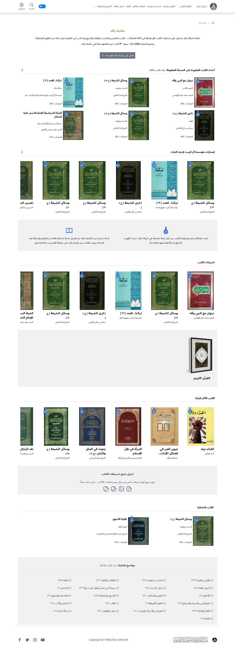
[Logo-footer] (190, 640)
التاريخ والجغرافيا (104, 6)
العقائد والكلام (139, 6)
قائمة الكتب (185, 6)
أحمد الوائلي (209, 454)
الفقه (128, 6)
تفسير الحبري (24, 203)
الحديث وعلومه (154, 6)
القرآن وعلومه (169, 6)
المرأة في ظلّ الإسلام (133, 451)
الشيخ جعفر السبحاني (97, 458)
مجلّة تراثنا (58, 88)
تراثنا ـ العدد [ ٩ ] (52, 80)
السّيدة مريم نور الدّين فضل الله (130, 458)
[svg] (213, 22)
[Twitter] (27, 640)
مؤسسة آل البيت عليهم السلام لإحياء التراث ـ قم (43, 95)
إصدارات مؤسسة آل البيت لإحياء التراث (193, 152)
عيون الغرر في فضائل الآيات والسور (169, 453)
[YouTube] (43, 640)
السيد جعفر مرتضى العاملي (51, 130)
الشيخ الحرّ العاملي (120, 95)
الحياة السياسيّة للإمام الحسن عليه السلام (42, 114)
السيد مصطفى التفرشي (24, 454)
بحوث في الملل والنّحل (96, 451)
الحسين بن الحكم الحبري (24, 208)
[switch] (42, 6)
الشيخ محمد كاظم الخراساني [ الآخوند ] (112, 534)
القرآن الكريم (202, 378)
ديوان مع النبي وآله (182, 80)
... (94, 6)
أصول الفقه (119, 6)
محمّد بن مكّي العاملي (184, 128)
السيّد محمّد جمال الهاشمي (182, 95)
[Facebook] (20, 640)
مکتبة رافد (201, 6)
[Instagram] (35, 640)
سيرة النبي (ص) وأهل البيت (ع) (50, 124)
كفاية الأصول (119, 519)
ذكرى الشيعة (183, 113)
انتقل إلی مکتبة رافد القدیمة (120, 55)
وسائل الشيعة (115, 80)
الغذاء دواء (207, 449)
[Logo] (214, 639)
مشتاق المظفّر (172, 458)
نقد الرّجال (23, 449)
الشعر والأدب (188, 88)
